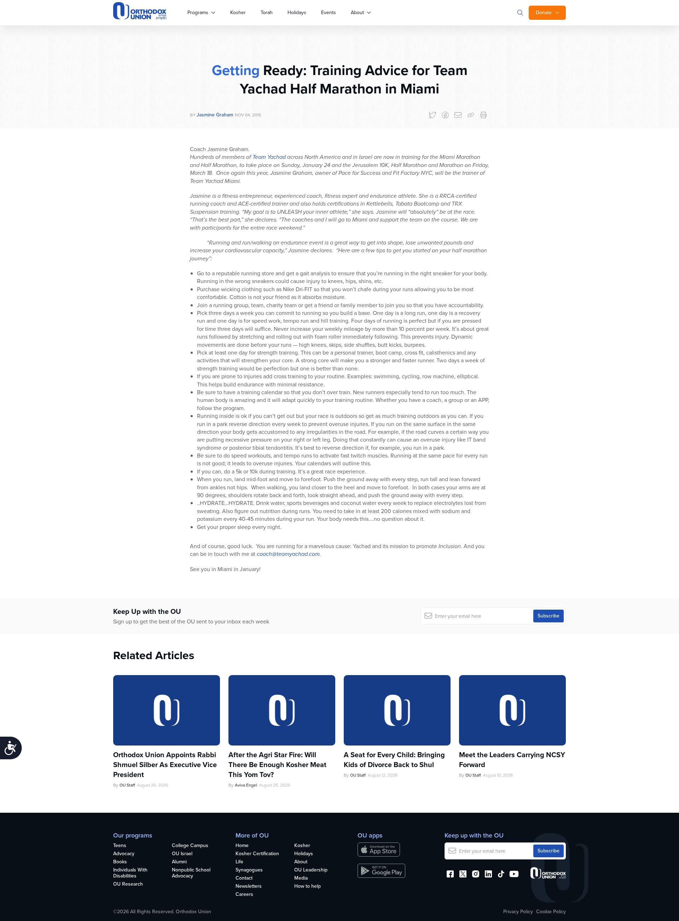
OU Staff (127, 785)
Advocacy (123, 854)
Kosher (238, 12)
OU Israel (182, 854)
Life (239, 862)
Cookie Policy (551, 911)
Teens (119, 845)
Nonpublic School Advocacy (191, 873)
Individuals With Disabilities (130, 873)
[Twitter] (432, 115)
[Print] (483, 115)
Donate (544, 12)
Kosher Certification (257, 854)
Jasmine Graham (215, 115)
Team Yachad (269, 157)
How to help (307, 886)
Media (301, 878)
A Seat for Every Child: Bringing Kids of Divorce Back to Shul (394, 760)
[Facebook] (445, 115)
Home (242, 845)
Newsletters (249, 886)
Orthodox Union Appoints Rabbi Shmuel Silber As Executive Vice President (165, 764)
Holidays (297, 12)
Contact (244, 878)
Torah (267, 12)
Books (120, 862)
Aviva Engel (246, 785)
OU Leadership (310, 870)
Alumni (179, 862)
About (357, 12)
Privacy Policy (518, 911)
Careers (244, 894)
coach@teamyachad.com (288, 554)
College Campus (190, 845)
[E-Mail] (458, 115)
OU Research (128, 884)
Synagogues (249, 870)
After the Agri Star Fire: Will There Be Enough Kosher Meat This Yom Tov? (277, 764)
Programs (197, 12)
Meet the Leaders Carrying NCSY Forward (512, 760)
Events (328, 12)
